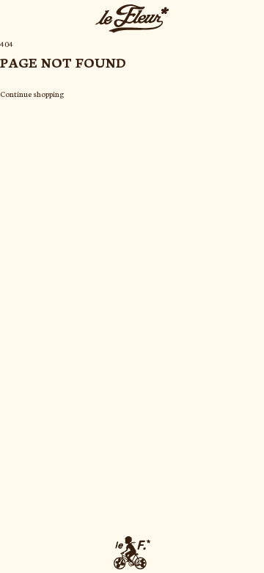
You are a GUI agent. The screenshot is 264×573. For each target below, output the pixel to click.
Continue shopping (32, 93)
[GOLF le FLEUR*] (132, 552)
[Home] (132, 18)
